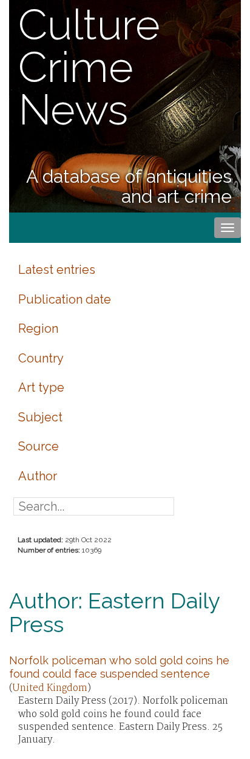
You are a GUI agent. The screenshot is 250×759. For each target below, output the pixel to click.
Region (38, 328)
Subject (40, 417)
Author (37, 476)
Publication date (64, 299)
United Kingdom (50, 688)
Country (41, 358)
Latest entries (56, 269)
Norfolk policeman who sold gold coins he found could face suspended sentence (119, 667)
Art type (41, 387)
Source (38, 446)
